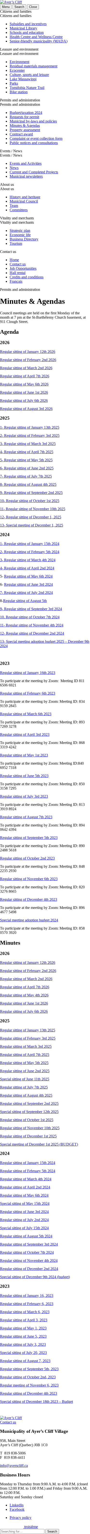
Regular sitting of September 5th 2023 (29, 838)
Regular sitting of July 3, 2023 (23, 1344)
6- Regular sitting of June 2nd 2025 (27, 468)
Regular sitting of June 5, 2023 (23, 1336)
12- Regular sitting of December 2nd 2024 (32, 633)
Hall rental (17, 273)
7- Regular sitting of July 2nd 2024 (26, 593)
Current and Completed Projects (34, 172)
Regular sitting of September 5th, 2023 (29, 1369)
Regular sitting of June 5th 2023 (24, 776)
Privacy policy (20, 1518)
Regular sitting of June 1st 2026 (24, 392)
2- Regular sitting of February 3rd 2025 (30, 435)
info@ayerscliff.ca (14, 1466)
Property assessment (25, 130)
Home (14, 260)
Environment (19, 62)
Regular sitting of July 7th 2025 (24, 1087)
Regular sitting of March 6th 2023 (25, 714)
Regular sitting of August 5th (25, 601)
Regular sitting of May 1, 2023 (23, 1328)
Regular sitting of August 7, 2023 (25, 1361)
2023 (44, 796)
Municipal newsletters (26, 176)
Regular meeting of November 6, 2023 (29, 1385)
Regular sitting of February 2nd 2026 (28, 360)
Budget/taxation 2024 (26, 113)
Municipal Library (23, 28)
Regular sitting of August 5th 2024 (26, 1236)
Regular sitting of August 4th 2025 (26, 1095)
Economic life (20, 235)
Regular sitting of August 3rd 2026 (26, 409)
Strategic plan (20, 230)
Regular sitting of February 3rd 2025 (27, 1038)
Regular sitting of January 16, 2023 (26, 1296)
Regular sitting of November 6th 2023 (29, 879)
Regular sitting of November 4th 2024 (34, 625)
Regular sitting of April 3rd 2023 (24, 734)
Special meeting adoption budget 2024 (29, 920)
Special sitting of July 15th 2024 (24, 1228)
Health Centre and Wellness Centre (36, 37)
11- (3, 625)
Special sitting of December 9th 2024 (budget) (35, 1277)
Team (14, 206)
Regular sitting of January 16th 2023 (27, 673)
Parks (14, 83)
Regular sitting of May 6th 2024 (28, 576)
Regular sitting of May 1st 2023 (24, 755)
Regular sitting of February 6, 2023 (26, 1304)
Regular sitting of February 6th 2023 (27, 693)
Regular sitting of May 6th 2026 (24, 384)
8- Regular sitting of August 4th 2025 (28, 484)
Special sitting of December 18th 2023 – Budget (36, 1401)
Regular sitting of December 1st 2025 (28, 1136)
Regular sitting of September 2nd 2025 (29, 1103)
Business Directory (24, 239)
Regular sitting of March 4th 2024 (25, 1179)
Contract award (21, 134)
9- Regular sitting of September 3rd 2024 (31, 609)
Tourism (16, 243)
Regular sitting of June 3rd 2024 (28, 584)
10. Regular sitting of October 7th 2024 (30, 617)
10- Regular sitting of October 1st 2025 (29, 501)
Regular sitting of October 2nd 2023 (27, 858)
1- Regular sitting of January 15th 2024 (29, 544)
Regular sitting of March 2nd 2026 (26, 368)
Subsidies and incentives (28, 24)
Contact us (18, 264)
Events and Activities (26, 163)
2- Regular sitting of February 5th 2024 (29, 552)
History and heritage (25, 197)
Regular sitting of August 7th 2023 (26, 817)
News (14, 168)
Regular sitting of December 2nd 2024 (29, 1269)
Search (52, 1531)
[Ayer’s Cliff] (11, 2)
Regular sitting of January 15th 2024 (27, 1163)
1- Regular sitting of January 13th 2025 (29, 427)
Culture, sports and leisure (29, 75)
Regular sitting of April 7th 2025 (24, 1055)
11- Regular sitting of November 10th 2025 (32, 509)
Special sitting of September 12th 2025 (29, 1112)
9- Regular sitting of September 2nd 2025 (31, 493)
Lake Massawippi (23, 79)
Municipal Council (24, 201)
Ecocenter (17, 70)
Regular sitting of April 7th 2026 (24, 376)
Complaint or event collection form (36, 138)
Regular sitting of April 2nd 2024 (25, 1187)
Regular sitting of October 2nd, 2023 (28, 1377)
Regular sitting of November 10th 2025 (30, 1128)
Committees (19, 210)
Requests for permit (24, 117)
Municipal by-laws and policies (33, 121)
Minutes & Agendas (25, 125)
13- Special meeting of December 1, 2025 (31, 525)
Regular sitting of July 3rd (20, 796)
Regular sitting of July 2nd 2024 (24, 1220)
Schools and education (27, 32)
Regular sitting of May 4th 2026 (24, 995)
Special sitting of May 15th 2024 (24, 1203)
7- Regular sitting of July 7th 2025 (26, 476)
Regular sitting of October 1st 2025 (26, 1120)
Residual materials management (33, 66)
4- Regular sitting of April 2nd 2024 (27, 568)
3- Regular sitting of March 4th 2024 (27, 560)
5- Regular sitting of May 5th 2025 (26, 460)
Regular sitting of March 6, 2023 (24, 1312)
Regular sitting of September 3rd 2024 (29, 1244)
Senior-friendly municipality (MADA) (38, 41)
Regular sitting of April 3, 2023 (23, 1320)
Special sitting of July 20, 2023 (23, 1353)
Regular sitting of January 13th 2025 (27, 1030)
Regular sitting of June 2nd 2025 (24, 1071)
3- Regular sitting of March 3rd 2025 (28, 444)
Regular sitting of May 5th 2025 (24, 1063)
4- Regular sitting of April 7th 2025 (26, 452)
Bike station (19, 92)
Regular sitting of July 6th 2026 (24, 400)
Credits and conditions (26, 277)
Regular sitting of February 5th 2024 (27, 1171)
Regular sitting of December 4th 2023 (28, 899)
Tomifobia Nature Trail (27, 88)
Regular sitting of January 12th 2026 (27, 352)
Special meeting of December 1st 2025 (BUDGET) (39, 1144)
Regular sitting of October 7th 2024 (27, 1252)
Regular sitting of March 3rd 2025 (26, 1046)
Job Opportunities (23, 268)
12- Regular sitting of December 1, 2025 (30, 517)
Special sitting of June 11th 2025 (24, 1079)
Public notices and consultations (34, 143)
